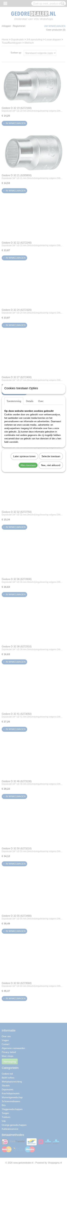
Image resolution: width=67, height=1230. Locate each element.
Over (40, 401)
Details (29, 401)
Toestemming (14, 401)
